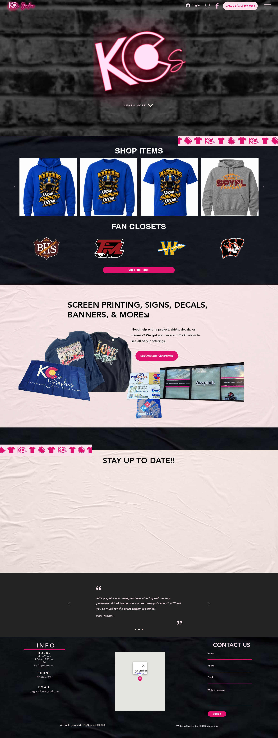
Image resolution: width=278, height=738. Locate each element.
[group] (139, 187)
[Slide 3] (142, 629)
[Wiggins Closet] (232, 248)
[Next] (209, 604)
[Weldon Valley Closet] (170, 248)
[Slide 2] (139, 629)
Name (211, 653)
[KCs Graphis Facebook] (217, 6)
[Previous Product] (15, 187)
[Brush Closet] (46, 248)
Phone (211, 666)
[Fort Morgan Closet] (109, 248)
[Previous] (69, 604)
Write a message (216, 690)
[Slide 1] (135, 629)
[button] (207, 5)
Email (210, 677)
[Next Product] (263, 187)
